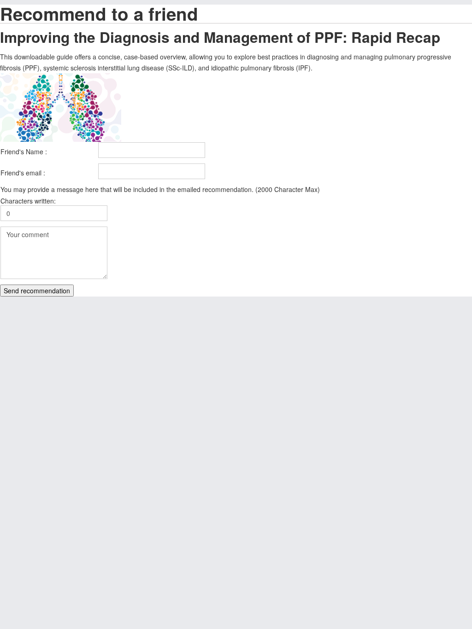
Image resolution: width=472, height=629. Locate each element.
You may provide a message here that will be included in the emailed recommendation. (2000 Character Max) (160, 189)
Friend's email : (22, 172)
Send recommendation (37, 290)
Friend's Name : (23, 151)
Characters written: (28, 200)
